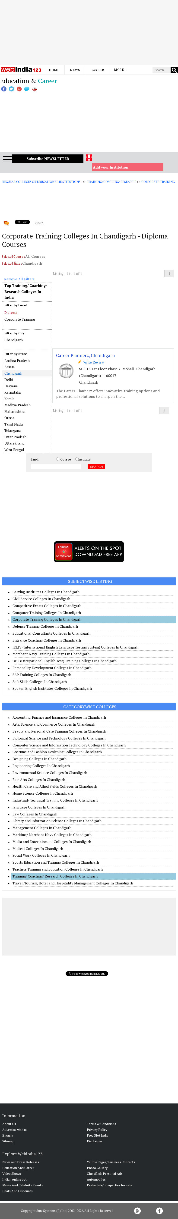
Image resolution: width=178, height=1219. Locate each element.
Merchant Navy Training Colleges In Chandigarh (51, 654)
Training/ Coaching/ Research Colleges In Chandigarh (55, 876)
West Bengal (14, 449)
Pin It (39, 223)
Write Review (92, 362)
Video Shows (11, 1173)
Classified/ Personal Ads (105, 1173)
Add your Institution (110, 167)
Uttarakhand (14, 443)
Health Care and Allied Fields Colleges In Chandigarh (55, 786)
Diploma (10, 312)
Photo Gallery (97, 1168)
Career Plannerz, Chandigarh (85, 355)
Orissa (9, 417)
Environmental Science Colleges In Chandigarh (50, 772)
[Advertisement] (89, 32)
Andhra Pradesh (17, 360)
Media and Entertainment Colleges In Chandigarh (52, 841)
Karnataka (12, 392)
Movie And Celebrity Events (22, 1185)
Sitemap (8, 1141)
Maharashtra (14, 411)
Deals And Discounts (17, 1191)
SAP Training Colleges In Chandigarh (42, 674)
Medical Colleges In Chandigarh (38, 848)
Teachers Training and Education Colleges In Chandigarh (58, 869)
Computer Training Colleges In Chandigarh (47, 612)
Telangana (12, 430)
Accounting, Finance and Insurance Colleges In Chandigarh (59, 717)
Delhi (8, 379)
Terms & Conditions (101, 1124)
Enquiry (7, 1135)
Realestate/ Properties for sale (109, 1185)
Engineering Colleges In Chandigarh (41, 765)
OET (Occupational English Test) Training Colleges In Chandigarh (65, 660)
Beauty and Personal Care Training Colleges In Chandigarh (59, 731)
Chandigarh (13, 340)
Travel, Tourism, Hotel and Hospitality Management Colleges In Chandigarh (73, 883)
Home (54, 70)
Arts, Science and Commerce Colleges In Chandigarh (54, 724)
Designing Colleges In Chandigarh (40, 758)
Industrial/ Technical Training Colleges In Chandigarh (55, 800)
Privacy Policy (97, 1129)
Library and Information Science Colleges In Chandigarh (57, 820)
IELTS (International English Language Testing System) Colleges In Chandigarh (75, 647)
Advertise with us (14, 1129)
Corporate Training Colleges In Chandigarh (47, 619)
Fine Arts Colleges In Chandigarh (39, 779)
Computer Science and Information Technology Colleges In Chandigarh (69, 745)
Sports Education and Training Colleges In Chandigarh (56, 862)
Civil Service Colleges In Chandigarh (41, 598)
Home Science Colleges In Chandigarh (43, 793)
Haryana (11, 386)
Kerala (9, 398)
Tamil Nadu (13, 424)
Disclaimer (94, 1141)
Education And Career (18, 1168)
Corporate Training (158, 182)
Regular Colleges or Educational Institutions (41, 182)
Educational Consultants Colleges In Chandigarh (51, 633)
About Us (9, 1124)
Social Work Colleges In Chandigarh (41, 855)
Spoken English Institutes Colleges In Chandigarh (52, 688)
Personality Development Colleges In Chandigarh (52, 667)
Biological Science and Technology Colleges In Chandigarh (59, 738)
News (75, 70)
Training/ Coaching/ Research (111, 182)
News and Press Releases (20, 1162)
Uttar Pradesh (15, 437)
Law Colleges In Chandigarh (35, 814)
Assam (9, 366)
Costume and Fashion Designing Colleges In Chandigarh (57, 751)
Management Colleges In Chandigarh (42, 827)
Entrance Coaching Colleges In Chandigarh (47, 640)
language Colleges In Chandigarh (39, 807)
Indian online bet (14, 1179)
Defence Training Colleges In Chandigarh (45, 626)
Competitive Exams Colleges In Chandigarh (47, 605)
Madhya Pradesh (17, 405)
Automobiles (96, 1179)
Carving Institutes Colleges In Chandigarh (46, 591)
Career (97, 70)
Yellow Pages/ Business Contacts (111, 1162)
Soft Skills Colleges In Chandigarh (40, 681)
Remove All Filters (19, 279)
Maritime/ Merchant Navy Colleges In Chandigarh (52, 834)
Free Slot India (97, 1135)
